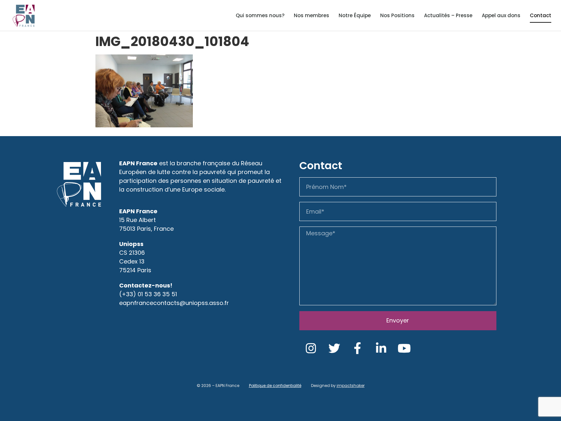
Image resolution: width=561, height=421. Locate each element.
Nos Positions (397, 15)
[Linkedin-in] (381, 348)
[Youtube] (404, 348)
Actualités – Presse (448, 15)
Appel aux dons (501, 15)
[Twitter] (334, 348)
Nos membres (311, 15)
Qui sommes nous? (260, 15)
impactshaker (351, 385)
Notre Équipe (355, 15)
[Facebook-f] (357, 348)
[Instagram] (311, 348)
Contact (540, 15)
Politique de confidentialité (275, 385)
